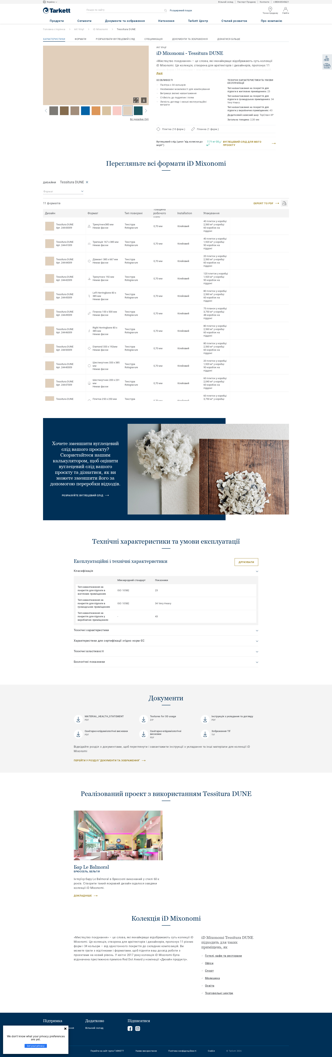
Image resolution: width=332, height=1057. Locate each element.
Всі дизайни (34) (139, 119)
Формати (80, 39)
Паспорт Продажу (246, 2)
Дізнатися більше (228, 39)
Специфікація (153, 39)
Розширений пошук (181, 10)
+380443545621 (281, 2)
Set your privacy (36, 1045)
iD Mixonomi (100, 29)
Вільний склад (225, 2)
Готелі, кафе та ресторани (223, 955)
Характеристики (54, 39)
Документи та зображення (190, 39)
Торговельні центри (219, 993)
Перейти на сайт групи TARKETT (107, 1051)
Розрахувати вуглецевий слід (115, 39)
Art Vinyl (79, 29)
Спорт (209, 970)
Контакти (264, 2)
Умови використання (146, 1051)
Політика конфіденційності (182, 1051)
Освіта (209, 985)
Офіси (209, 963)
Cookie (211, 1051)
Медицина (212, 978)
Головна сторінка (54, 29)
